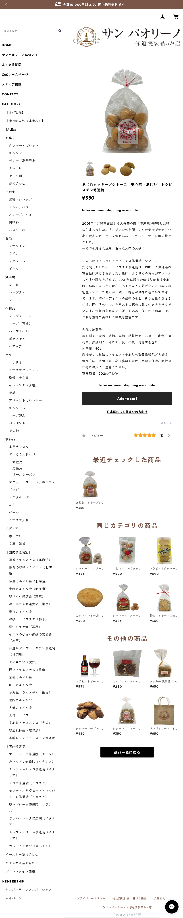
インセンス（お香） (24, 385)
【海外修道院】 (17, 747)
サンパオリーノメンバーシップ (28, 890)
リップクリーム (20, 316)
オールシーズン (24, 475)
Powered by (122, 914)
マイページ (13, 898)
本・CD (14, 536)
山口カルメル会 (20, 685)
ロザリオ (15, 363)
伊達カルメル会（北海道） (29, 581)
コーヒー (15, 285)
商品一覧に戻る (127, 752)
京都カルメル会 (20, 677)
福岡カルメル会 (20, 700)
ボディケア (17, 339)
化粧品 (10, 309)
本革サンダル (19, 447)
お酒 (8, 238)
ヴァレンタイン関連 (20, 872)
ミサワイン (17, 246)
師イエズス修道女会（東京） (30, 604)
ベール (14, 513)
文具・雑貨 (17, 544)
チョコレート (19, 168)
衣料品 (10, 439)
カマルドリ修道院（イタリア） (32, 762)
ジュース (15, 300)
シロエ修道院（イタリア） (29, 783)
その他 (10, 192)
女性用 (17, 462)
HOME (7, 45)
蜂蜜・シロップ (20, 200)
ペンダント (17, 423)
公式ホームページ (15, 75)
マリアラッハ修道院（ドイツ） (32, 754)
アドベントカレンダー (25, 400)
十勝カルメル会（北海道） (29, 589)
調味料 (14, 222)
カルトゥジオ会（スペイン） (30, 846)
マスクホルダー (20, 497)
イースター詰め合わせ (21, 855)
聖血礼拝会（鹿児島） (25, 730)
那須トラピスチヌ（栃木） (29, 619)
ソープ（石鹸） (20, 324)
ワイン (14, 254)
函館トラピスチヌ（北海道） (30, 560)
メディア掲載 (12, 84)
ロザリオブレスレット (25, 370)
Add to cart (127, 398)
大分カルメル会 (20, 708)
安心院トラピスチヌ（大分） (30, 723)
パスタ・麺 (17, 230)
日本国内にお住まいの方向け (127, 412)
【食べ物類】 (15, 113)
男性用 (17, 468)
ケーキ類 (15, 176)
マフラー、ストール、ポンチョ (32, 482)
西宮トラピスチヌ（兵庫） (29, 670)
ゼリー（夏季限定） (24, 161)
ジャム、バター (20, 207)
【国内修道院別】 (18, 552)
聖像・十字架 (19, 378)
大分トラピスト (20, 715)
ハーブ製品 (17, 416)
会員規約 (159, 898)
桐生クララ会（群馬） (25, 627)
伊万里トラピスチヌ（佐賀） (30, 693)
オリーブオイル (20, 215)
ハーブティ (17, 292)
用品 (8, 355)
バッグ (14, 490)
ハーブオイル (19, 331)
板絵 (12, 393)
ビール (14, 269)
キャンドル (17, 408)
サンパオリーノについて (20, 55)
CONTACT (10, 94)
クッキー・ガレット (24, 146)
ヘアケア (15, 346)
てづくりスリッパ (22, 455)
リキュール (17, 261)
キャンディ (17, 153)
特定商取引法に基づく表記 (129, 898)
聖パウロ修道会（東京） (27, 597)
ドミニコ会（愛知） (24, 662)
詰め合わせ (17, 184)
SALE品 (11, 129)
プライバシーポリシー (91, 898)
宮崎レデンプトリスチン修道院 (32, 738)
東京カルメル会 (20, 612)
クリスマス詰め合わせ (21, 863)
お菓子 (10, 138)
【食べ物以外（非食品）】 (25, 121)
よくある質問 (12, 65)
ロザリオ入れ (19, 520)
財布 (12, 505)
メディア (12, 529)
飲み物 (10, 277)
